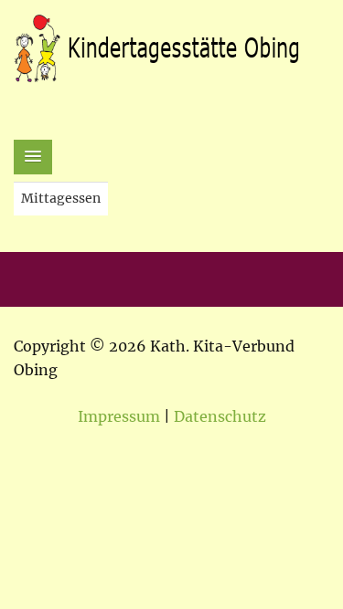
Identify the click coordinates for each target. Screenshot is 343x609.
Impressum (119, 416)
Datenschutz (220, 416)
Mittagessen (61, 198)
